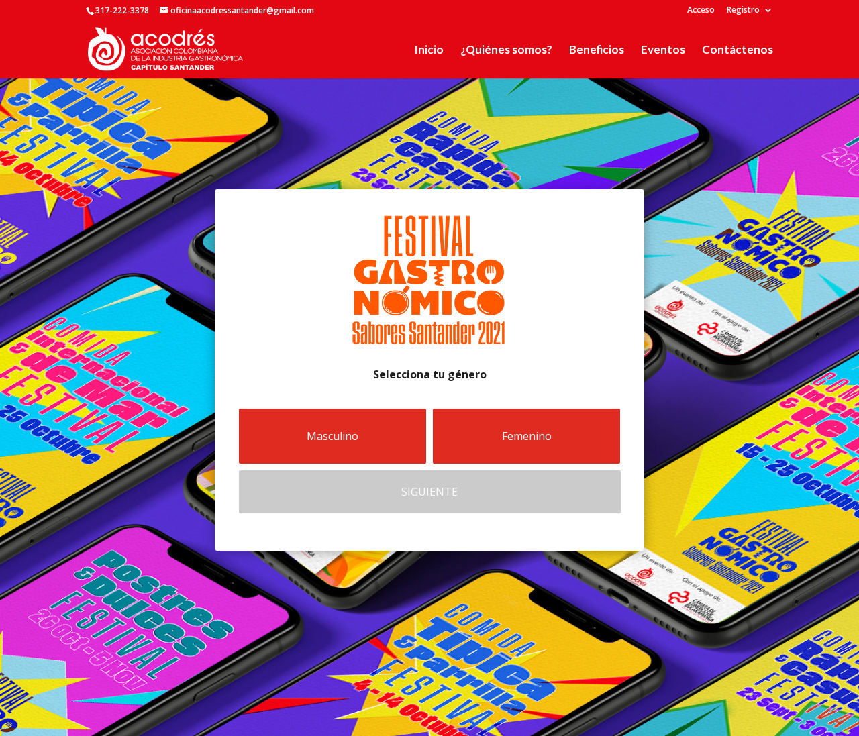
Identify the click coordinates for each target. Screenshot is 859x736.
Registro (743, 10)
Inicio (429, 50)
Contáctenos (737, 50)
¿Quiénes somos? (506, 50)
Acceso (701, 10)
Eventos (663, 50)
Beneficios (596, 50)
